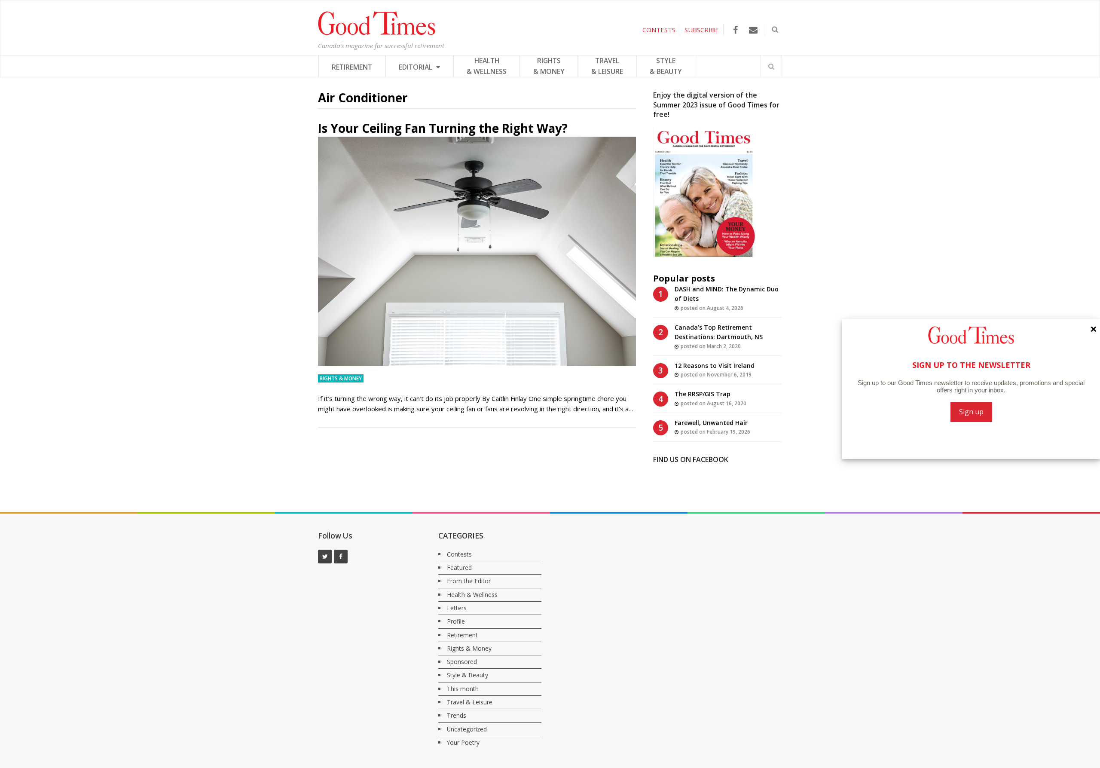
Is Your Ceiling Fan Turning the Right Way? (443, 128)
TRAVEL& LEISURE (607, 66)
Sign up (971, 411)
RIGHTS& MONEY (549, 66)
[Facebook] (735, 29)
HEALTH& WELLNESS (487, 66)
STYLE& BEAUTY (666, 66)
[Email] (753, 29)
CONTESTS (658, 29)
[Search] (771, 66)
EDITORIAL (416, 67)
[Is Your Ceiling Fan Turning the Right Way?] (477, 251)
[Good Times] (376, 33)
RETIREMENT (352, 67)
